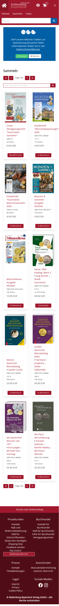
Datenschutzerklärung (28, 49)
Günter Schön (15, 369)
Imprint (15, 584)
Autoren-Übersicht (43, 570)
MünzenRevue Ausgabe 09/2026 (14, 282)
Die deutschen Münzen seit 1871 (14, 441)
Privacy (15, 587)
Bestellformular (15, 155)
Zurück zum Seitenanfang (29, 509)
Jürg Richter (42, 275)
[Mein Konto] (38, 5)
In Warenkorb (43, 155)
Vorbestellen (43, 305)
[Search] (54, 20)
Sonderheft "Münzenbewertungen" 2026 (46, 129)
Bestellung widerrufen (19, 554)
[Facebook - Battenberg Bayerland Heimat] (40, 584)
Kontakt (16, 524)
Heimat (5, 13)
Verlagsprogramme (43, 537)
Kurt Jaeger (14, 447)
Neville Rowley (42, 447)
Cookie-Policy (15, 590)
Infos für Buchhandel (43, 534)
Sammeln (17, 13)
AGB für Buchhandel (43, 530)
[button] (55, 5)
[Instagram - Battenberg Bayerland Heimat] (46, 584)
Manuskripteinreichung (43, 567)
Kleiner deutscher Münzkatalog (13, 363)
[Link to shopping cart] (44, 5)
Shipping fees (15, 543)
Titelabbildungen (16, 570)
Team (29, 13)
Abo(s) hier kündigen (16, 540)
